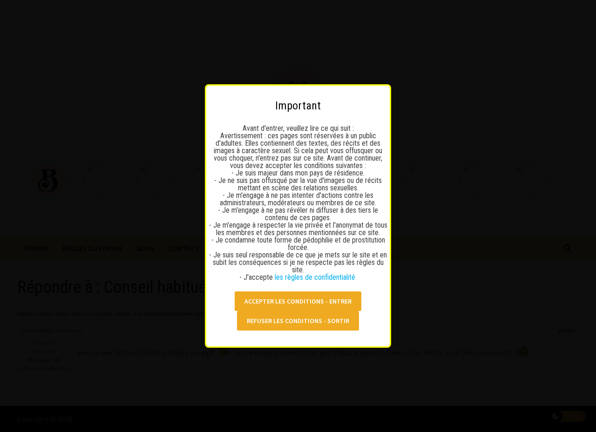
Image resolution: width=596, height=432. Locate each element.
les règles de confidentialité (316, 277)
